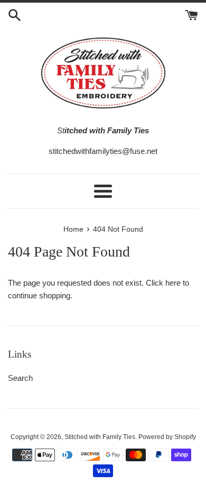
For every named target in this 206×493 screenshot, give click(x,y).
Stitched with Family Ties (99, 437)
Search (20, 377)
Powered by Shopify (167, 437)
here (173, 282)
